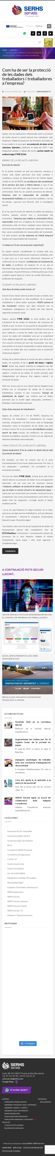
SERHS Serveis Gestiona (17, 901)
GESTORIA (5, 1099)
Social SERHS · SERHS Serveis (33, 1143)
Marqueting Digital (15, 882)
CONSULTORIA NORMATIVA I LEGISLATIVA (20, 1119)
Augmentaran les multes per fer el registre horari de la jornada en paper (33, 742)
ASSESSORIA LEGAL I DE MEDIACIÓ (16, 1110)
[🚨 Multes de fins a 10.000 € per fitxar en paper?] (27, 971)
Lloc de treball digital (16, 873)
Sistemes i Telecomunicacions (19, 915)
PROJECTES (6, 1122)
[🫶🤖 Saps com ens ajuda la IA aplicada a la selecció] (27, 1026)
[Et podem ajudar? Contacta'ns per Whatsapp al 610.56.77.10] (24, 33)
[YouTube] (50, 33)
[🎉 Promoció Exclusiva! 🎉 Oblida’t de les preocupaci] (27, 944)
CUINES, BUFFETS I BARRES (13, 1125)
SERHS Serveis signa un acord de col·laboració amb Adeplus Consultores (33, 801)
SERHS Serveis (13, 897)
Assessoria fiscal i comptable (19, 831)
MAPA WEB (6, 1148)
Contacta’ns (10, 551)
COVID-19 (12, 859)
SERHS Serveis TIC (44, 91)
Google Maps (8, 1082)
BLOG (9, 845)
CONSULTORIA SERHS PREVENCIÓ (16, 1116)
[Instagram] (45, 33)
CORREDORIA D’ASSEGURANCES (15, 1102)
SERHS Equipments (15, 892)
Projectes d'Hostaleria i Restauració (22, 887)
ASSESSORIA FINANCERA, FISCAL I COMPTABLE (20, 1105)
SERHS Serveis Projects (17, 906)
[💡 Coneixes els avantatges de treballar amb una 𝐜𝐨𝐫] (27, 999)
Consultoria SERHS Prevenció (19, 850)
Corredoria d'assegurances (18, 855)
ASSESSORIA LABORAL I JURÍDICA (15, 1108)
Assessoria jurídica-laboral (18, 836)
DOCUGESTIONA (45, 1102)
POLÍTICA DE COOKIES (11, 1151)
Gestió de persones (15, 864)
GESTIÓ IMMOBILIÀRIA (12, 1113)
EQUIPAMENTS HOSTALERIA (14, 1128)
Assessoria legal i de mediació (20, 841)
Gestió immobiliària (15, 868)
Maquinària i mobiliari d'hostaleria (21, 878)
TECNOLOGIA (42, 1099)
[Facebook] (33, 33)
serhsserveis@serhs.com (12, 1079)
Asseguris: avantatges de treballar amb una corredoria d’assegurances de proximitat (33, 763)
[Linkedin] (39, 33)
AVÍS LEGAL (17, 1148)
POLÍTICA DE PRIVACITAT (33, 1148)
